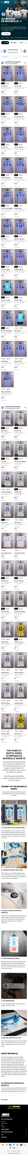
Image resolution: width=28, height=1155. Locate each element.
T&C (8, 1150)
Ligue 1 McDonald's (19, 37)
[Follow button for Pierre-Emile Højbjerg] (12, 190)
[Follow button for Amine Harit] (12, 128)
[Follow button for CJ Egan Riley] (25, 473)
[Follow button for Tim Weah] (12, 98)
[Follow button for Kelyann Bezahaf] (25, 128)
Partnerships (4, 1123)
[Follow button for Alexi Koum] (12, 220)
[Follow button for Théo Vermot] (25, 312)
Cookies (18, 1150)
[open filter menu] (26, 42)
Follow (7, 33)
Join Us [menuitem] (24, 2)
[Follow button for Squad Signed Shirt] (12, 534)
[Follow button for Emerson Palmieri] (25, 98)
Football (7, 37)
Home (2, 37)
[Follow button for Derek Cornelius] (12, 684)
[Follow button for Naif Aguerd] (25, 504)
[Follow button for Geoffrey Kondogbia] (12, 312)
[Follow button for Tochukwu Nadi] (12, 251)
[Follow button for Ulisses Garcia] (25, 342)
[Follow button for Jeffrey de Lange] (12, 281)
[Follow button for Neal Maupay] (12, 342)
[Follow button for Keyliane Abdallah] (25, 220)
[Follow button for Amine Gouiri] (25, 67)
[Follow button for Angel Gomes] (25, 190)
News (2, 1125)
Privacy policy (13, 1150)
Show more (4, 1099)
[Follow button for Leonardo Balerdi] (12, 159)
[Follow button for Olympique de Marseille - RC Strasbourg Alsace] (25, 407)
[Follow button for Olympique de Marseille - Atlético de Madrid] (25, 62)
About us (3, 1121)
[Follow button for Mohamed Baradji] (12, 373)
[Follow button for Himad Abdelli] (25, 281)
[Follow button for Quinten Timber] (25, 159)
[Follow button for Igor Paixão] (12, 67)
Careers (3, 1126)
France (11, 37)
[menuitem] (2, 2)
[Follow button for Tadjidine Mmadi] (25, 251)
